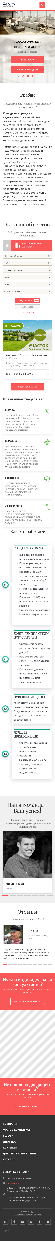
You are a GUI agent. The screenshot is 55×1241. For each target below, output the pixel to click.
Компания (10, 1123)
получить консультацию (27, 1001)
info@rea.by (13, 1183)
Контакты (10, 1147)
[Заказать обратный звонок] (42, 5)
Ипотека (9, 1141)
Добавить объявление (20, 1153)
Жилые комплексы (17, 1129)
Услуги (8, 1135)
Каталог (9, 1159)
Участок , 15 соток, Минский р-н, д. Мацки (27, 357)
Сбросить (27, 306)
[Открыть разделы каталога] (7, 245)
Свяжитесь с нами (27, 1106)
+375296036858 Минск (19, 1178)
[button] (5, 895)
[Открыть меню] (49, 5)
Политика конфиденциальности (27, 1214)
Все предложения (27, 387)
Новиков (15, 883)
